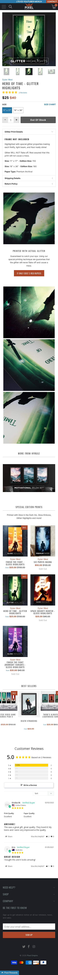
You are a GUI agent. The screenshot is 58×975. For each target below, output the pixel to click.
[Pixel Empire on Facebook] (29, 946)
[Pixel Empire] (29, 6)
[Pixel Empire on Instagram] (34, 946)
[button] (47, 836)
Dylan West (7, 79)
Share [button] (9, 836)
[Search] (10, 6)
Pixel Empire (32, 955)
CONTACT (52, 1)
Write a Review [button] (30, 785)
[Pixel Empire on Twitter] (24, 946)
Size (4, 104)
